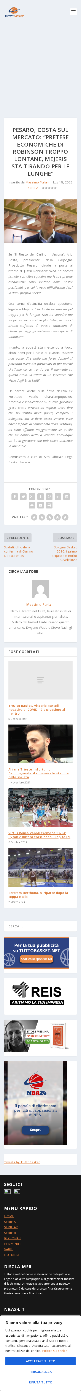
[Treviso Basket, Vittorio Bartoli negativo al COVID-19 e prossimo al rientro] (40, 680)
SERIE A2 (11, 1227)
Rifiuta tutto (40, 1382)
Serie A (33, 187)
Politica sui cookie (54, 1351)
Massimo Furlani (37, 182)
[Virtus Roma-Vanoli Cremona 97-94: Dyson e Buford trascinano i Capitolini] (40, 807)
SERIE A (10, 1221)
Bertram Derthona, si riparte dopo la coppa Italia (38, 895)
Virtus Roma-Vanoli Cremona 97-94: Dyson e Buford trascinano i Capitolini (39, 835)
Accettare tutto (40, 1361)
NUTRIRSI (11, 1254)
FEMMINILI (12, 1243)
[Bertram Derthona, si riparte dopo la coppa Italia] (40, 867)
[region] (40, 1353)
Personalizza (41, 1372)
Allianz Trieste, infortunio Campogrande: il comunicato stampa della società (38, 773)
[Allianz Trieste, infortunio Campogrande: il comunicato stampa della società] (40, 744)
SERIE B (10, 1232)
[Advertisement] (40, 66)
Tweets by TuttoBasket (22, 1162)
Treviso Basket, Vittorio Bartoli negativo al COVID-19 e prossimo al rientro (36, 709)
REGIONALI (12, 1238)
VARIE (8, 1249)
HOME (9, 1216)
